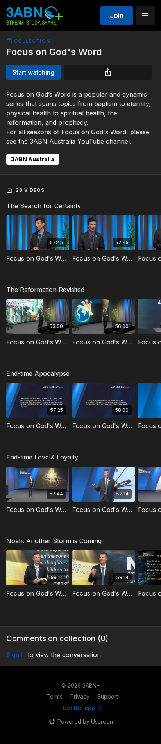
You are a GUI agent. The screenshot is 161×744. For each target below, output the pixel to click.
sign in (16, 655)
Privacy (79, 696)
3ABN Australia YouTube (67, 141)
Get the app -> (82, 707)
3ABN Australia (32, 159)
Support (107, 696)
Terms (55, 696)
